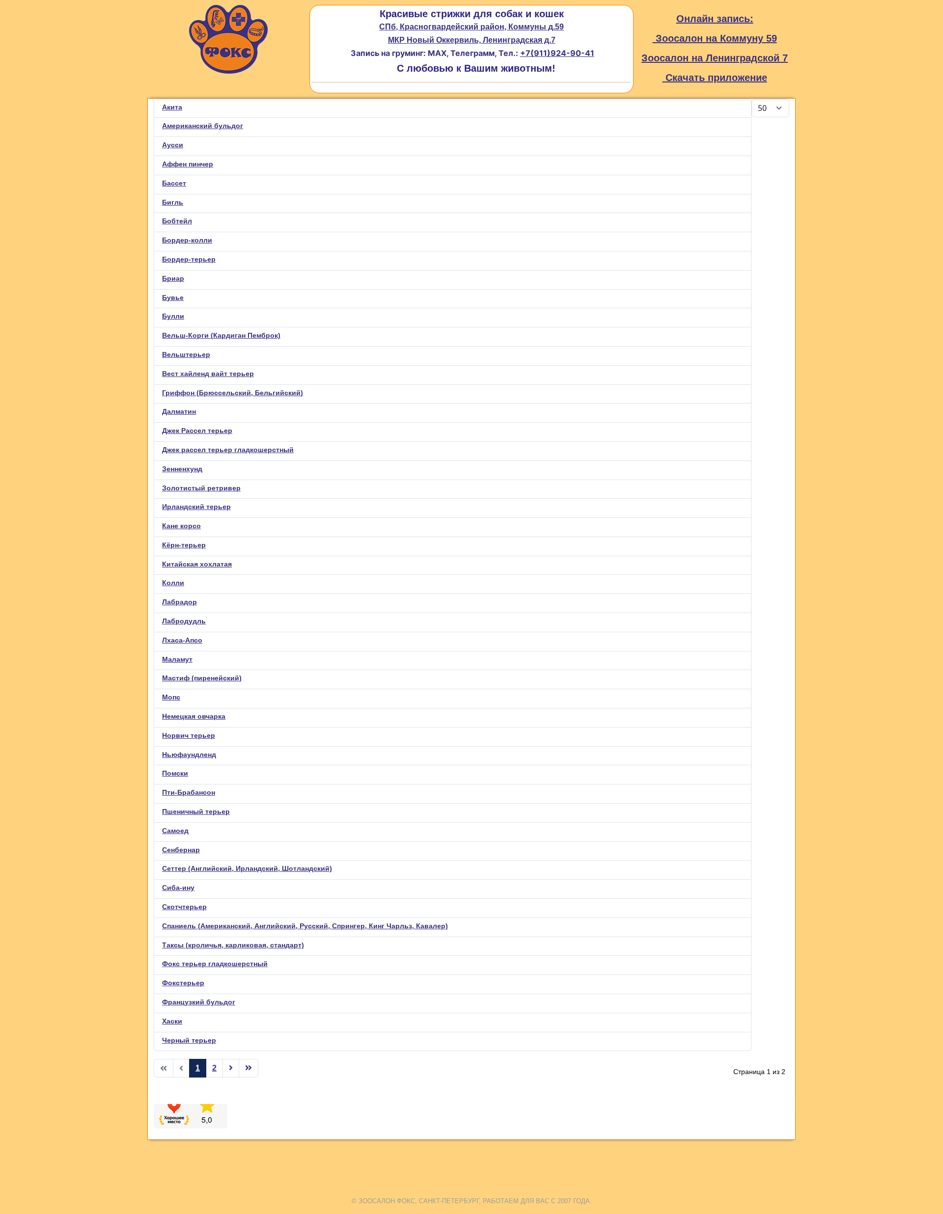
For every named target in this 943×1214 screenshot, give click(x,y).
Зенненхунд (182, 469)
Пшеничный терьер (196, 811)
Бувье (173, 297)
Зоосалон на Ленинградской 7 (714, 58)
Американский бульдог (202, 126)
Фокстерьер (183, 983)
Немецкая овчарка (193, 716)
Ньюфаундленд (189, 754)
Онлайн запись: (714, 18)
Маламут (177, 659)
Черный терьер (189, 1040)
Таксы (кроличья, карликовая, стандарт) (233, 945)
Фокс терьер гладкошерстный (215, 964)
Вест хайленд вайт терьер (208, 374)
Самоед (175, 831)
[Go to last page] (248, 1068)
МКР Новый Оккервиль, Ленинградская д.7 (471, 40)
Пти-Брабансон (188, 792)
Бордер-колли (187, 240)
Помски (175, 773)
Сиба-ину (178, 887)
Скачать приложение (715, 77)
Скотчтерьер (184, 907)
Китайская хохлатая (197, 564)
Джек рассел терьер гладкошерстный (228, 450)
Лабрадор (179, 602)
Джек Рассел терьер (197, 430)
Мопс (171, 697)
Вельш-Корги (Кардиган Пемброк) (221, 335)
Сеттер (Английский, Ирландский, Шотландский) (247, 868)
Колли (173, 583)
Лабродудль (184, 621)
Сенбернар (181, 850)
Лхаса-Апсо (182, 640)
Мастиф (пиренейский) (202, 678)
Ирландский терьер (196, 507)
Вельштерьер (186, 354)
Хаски (172, 1021)
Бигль (172, 202)
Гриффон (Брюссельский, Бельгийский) (232, 393)
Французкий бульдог (198, 1002)
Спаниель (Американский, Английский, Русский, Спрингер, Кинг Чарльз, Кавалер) (305, 926)
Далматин (179, 411)
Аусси (172, 145)
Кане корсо (181, 526)
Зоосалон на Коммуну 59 (715, 38)
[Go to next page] (230, 1068)
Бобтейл (177, 221)
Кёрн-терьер (184, 545)
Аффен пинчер (187, 164)
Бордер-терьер (189, 259)
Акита (172, 107)
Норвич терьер (188, 735)
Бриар (173, 278)
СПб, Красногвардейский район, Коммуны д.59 (471, 27)
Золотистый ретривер (201, 488)
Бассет (174, 183)
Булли (173, 316)
